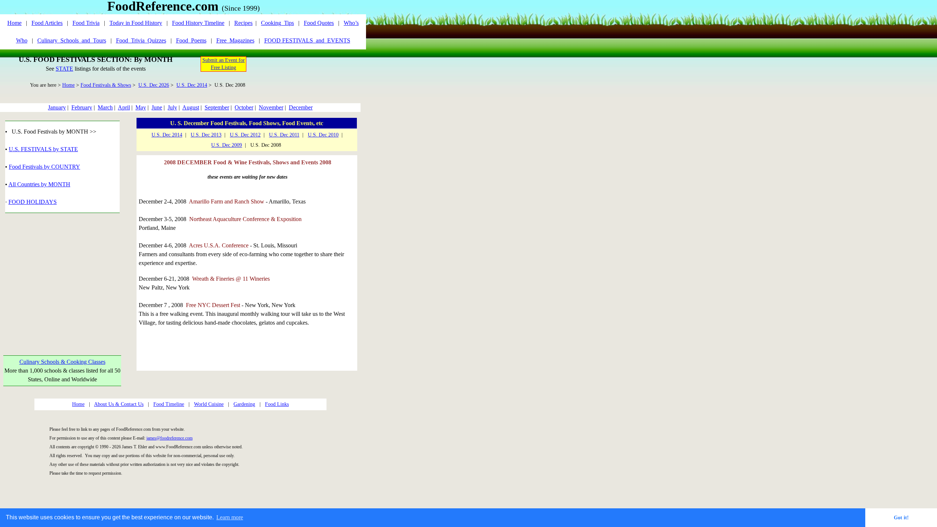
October (244, 107)
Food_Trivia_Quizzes (141, 40)
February (81, 107)
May (140, 107)
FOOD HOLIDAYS (32, 202)
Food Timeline (168, 404)
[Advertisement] (62, 275)
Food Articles (47, 23)
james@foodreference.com (169, 438)
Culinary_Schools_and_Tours (71, 40)
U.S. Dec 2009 (226, 145)
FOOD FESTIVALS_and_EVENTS (307, 40)
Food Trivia (86, 23)
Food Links (277, 404)
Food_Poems (191, 40)
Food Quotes (319, 23)
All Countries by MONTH (39, 184)
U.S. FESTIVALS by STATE (43, 149)
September (217, 107)
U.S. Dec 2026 (153, 85)
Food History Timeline (198, 23)
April (124, 107)
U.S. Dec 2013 (206, 135)
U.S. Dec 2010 (323, 135)
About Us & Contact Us (118, 404)
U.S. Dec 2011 (284, 135)
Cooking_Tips (277, 23)
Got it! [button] (901, 517)
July (172, 107)
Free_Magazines (235, 40)
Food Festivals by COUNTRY (44, 167)
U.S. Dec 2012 (245, 135)
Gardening (244, 404)
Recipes (243, 23)
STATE (64, 69)
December (301, 107)
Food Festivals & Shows (106, 85)
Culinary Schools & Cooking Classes (62, 362)
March (105, 107)
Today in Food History (135, 23)
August (190, 107)
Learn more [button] (229, 517)
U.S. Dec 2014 (191, 85)
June (157, 107)
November (271, 107)
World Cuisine (209, 404)
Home (14, 23)
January (57, 107)
